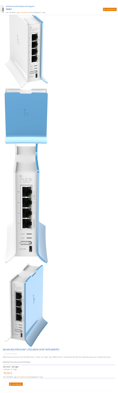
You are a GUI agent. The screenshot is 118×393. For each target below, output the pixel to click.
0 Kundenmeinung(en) (10, 353)
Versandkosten (25, 12)
